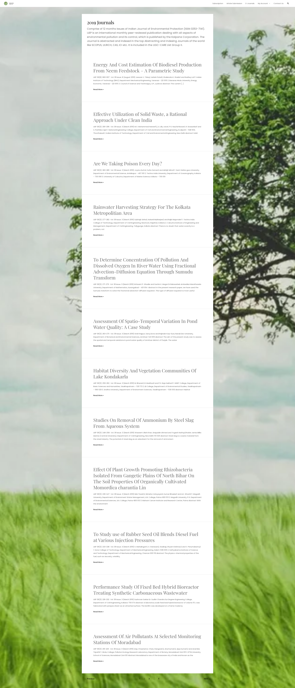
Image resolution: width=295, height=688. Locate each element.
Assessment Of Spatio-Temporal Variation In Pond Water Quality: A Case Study (145, 324)
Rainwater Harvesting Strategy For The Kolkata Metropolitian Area (141, 210)
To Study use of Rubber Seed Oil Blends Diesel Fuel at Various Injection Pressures (145, 537)
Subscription (217, 3)
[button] (288, 3)
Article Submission (234, 3)
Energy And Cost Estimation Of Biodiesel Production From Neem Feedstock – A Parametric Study (147, 67)
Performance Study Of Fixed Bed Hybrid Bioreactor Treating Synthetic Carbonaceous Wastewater (146, 590)
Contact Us (278, 3)
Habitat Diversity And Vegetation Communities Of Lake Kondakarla (144, 373)
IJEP (11, 3)
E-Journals (250, 3)
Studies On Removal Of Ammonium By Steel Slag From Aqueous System (143, 423)
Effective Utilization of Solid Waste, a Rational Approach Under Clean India (140, 117)
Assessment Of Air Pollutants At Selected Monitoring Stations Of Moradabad (147, 639)
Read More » (98, 89)
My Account (263, 3)
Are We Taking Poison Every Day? (127, 163)
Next (207, 678)
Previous (89, 678)
